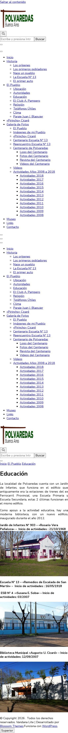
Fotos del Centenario (34, 156)
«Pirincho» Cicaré (18, 120)
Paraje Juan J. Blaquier (28, 116)
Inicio (10, 57)
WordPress (49, 726)
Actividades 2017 (32, 180)
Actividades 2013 (32, 195)
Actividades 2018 (32, 176)
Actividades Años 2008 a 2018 (34, 172)
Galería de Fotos (18, 124)
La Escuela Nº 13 (24, 77)
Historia (12, 61)
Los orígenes (21, 65)
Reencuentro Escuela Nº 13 (32, 144)
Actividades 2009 (32, 211)
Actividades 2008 (32, 215)
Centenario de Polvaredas (30, 148)
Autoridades (21, 93)
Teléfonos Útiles (24, 109)
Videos (17, 168)
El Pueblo (13, 85)
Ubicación (19, 89)
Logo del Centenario (33, 152)
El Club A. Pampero (26, 101)
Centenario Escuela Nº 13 (30, 140)
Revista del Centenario (35, 160)
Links (10, 223)
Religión (18, 105)
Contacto (13, 227)
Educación (20, 97)
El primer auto (23, 81)
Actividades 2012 (32, 199)
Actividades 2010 (32, 207)
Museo (11, 219)
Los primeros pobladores (30, 69)
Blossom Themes (11, 726)
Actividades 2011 (32, 203)
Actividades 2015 (32, 187)
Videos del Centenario (35, 164)
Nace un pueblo (24, 73)
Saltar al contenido (13, 2)
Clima (17, 113)
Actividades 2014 (32, 191)
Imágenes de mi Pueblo (29, 132)
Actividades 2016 (32, 184)
